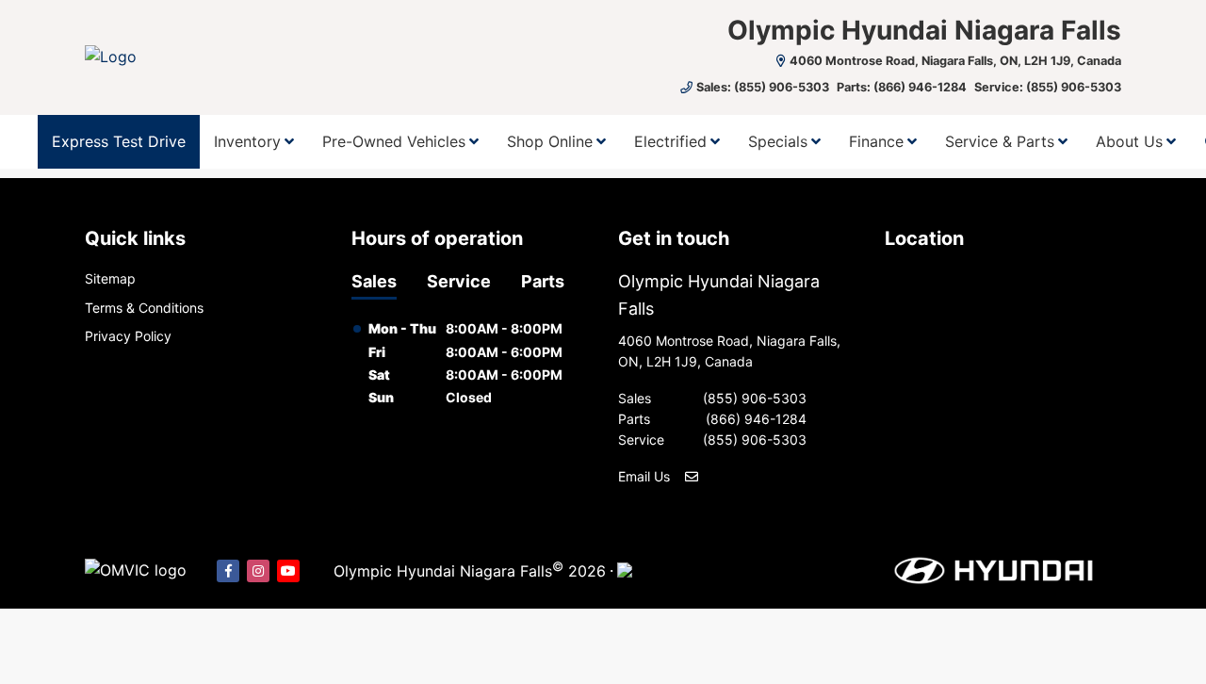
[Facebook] (228, 571)
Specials (777, 141)
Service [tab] (459, 281)
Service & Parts (999, 141)
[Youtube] (288, 571)
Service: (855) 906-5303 (1047, 87)
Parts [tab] (542, 281)
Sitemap (110, 278)
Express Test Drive (119, 141)
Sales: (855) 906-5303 (762, 87)
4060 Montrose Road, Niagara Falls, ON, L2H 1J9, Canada (955, 61)
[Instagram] (258, 571)
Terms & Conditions (144, 308)
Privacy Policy (128, 336)
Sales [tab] (374, 281)
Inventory (247, 141)
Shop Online (550, 141)
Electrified (670, 141)
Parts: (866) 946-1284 (902, 87)
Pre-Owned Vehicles (393, 141)
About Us (1129, 141)
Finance (876, 141)
